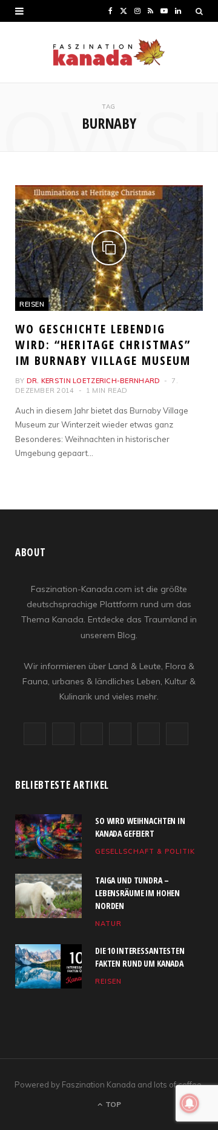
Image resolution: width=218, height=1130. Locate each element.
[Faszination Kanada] (109, 52)
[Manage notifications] (189, 1103)
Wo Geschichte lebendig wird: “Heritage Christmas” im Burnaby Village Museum (103, 345)
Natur (108, 923)
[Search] (199, 11)
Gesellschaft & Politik (145, 851)
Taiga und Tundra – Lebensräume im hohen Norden (137, 892)
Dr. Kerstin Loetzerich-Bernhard (93, 380)
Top (112, 1104)
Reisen (31, 304)
